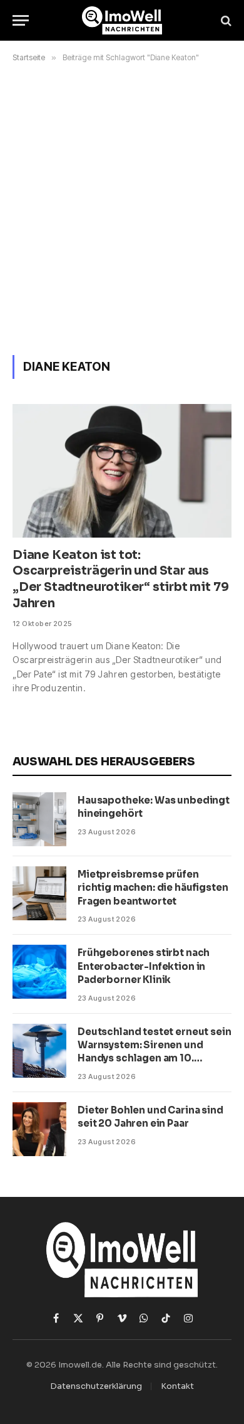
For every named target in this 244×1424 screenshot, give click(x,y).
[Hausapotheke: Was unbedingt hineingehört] (39, 819)
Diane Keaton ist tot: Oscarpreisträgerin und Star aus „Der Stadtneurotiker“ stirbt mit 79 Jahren (120, 579)
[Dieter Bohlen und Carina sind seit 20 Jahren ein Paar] (39, 1129)
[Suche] (224, 20)
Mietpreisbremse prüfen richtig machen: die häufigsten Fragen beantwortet (153, 887)
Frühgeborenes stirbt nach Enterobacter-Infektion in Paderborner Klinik (144, 966)
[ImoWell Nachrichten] (122, 20)
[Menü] (21, 20)
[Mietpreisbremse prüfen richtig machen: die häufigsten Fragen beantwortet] (39, 893)
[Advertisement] (122, 206)
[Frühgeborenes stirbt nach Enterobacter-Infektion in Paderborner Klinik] (39, 972)
